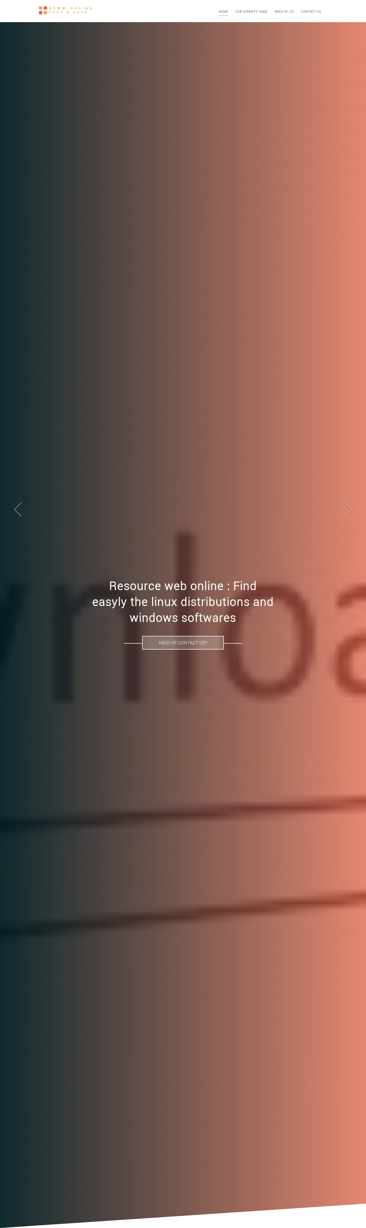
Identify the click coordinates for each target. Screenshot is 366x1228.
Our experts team (251, 11)
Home (223, 11)
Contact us (311, 11)
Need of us (284, 11)
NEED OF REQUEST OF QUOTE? (183, 634)
